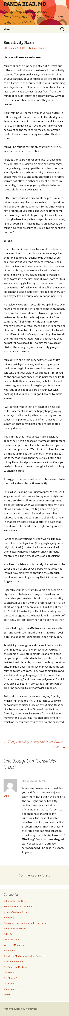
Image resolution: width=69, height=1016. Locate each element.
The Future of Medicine (16, 967)
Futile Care (9, 934)
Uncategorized (39, 48)
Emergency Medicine (15, 928)
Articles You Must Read (16, 912)
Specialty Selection (14, 961)
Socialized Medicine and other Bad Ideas (25, 956)
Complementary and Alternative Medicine (25, 923)
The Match (9, 972)
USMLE (58, 747)
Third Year (9, 983)
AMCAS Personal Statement (18, 906)
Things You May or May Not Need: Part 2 (33, 741)
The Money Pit (11, 978)
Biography (9, 917)
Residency (9, 950)
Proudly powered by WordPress (21, 1008)
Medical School (11, 939)
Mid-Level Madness (14, 945)
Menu (7, 29)
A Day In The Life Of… (15, 901)
